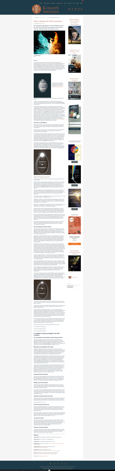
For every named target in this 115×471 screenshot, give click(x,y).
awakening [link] (48, 190)
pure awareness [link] (44, 266)
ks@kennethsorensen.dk (64, 466)
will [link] (42, 98)
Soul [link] (41, 328)
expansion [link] (46, 196)
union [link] (56, 209)
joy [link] (47, 68)
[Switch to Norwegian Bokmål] (82, 1)
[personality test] (74, 229)
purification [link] (39, 360)
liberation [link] (45, 139)
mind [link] (34, 117)
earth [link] (54, 206)
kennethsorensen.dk (72, 466)
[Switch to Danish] (82, 0)
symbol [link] (53, 429)
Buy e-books (74, 277)
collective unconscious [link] (47, 343)
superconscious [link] (59, 102)
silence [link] (48, 66)
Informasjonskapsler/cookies (69, 468)
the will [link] (42, 406)
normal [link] (64, 262)
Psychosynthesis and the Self (42, 456)
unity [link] (60, 254)
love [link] (49, 184)
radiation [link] (46, 146)
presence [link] (35, 115)
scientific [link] (59, 273)
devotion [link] (45, 68)
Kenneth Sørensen (45, 9)
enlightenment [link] (43, 185)
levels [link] (63, 102)
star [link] (46, 197)
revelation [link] (44, 140)
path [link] (51, 268)
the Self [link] (42, 103)
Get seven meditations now (74, 129)
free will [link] (40, 378)
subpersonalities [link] (61, 147)
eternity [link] (43, 273)
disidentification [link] (40, 66)
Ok (49, 470)
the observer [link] (47, 111)
